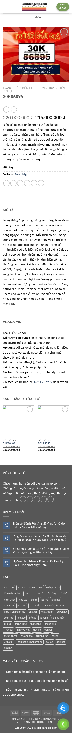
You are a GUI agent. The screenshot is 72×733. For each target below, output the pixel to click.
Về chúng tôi (26, 722)
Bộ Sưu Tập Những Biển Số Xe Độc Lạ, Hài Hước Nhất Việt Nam (38, 563)
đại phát (60, 642)
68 (5, 588)
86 (12, 588)
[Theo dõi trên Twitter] (37, 499)
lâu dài (34, 600)
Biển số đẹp (21, 174)
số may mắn (57, 618)
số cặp (32, 618)
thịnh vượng (23, 630)
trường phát (10, 636)
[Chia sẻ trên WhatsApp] (6, 183)
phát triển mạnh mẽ (14, 612)
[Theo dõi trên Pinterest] (50, 499)
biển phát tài (53, 588)
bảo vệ (39, 593)
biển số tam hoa (12, 593)
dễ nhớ (63, 593)
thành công (21, 624)
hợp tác (23, 600)
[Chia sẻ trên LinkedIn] (41, 183)
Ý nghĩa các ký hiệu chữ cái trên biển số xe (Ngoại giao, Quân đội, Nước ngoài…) (39, 538)
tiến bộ (37, 630)
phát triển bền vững (54, 606)
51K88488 (9, 443)
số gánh (44, 618)
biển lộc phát (36, 588)
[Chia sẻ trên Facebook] (13, 183)
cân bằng (51, 593)
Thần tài (8, 630)
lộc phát (55, 600)
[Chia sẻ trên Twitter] (20, 183)
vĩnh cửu (8, 642)
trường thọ (27, 636)
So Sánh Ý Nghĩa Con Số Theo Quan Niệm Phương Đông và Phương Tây (41, 550)
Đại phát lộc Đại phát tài (29, 642)
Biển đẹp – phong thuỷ (44, 719)
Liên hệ (51, 722)
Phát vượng (47, 612)
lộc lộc (44, 600)
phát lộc (21, 606)
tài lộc (55, 636)
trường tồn (42, 636)
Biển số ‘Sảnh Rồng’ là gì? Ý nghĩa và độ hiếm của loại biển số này (39, 525)
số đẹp (7, 624)
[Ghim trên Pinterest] (34, 183)
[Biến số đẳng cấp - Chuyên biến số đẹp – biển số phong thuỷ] (34, 7)
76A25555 (44, 443)
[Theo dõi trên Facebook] (23, 499)
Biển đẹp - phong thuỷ (38, 88)
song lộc (8, 618)
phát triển (35, 606)
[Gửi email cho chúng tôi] (44, 499)
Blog (40, 722)
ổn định (8, 648)
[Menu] (5, 6)
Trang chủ (10, 88)
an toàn (21, 588)
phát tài (33, 612)
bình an (28, 593)
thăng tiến (50, 624)
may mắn (9, 606)
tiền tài (48, 630)
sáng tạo (21, 618)
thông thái (35, 624)
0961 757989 (43, 381)
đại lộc (49, 642)
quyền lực (62, 612)
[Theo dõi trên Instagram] (30, 499)
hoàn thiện (9, 600)
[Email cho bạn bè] (27, 183)
